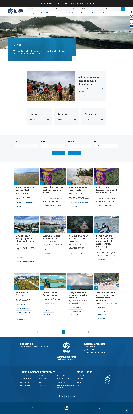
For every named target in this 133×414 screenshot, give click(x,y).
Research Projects (97, 8)
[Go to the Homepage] (15, 11)
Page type (71, 141)
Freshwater (84, 13)
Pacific (105, 13)
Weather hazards (102, 263)
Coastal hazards (109, 205)
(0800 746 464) (89, 350)
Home (9, 63)
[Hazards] (74, 58)
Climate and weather (49, 205)
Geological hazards (29, 202)
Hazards (59, 13)
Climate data (20, 257)
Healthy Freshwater (25, 385)
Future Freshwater (25, 382)
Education (49, 8)
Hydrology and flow (102, 259)
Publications (66, 8)
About (31, 8)
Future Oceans (42, 375)
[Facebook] (131, 12)
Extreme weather (75, 315)
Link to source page (26, 190)
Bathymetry (47, 253)
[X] (131, 22)
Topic (16, 141)
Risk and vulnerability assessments (79, 202)
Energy (111, 263)
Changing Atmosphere (26, 378)
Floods (19, 206)
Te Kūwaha (95, 13)
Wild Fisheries (61, 382)
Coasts (72, 254)
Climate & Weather (47, 13)
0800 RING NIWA (90, 347)
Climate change (21, 304)
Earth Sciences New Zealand (85, 3)
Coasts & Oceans (71, 13)
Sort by (96, 141)
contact (31, 349)
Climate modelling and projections (25, 261)
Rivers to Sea (61, 375)
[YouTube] (131, 26)
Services (108, 8)
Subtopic (43, 141)
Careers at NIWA (81, 375)
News (57, 8)
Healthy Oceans (42, 378)
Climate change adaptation (23, 254)
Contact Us (39, 8)
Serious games (48, 314)
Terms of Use (109, 408)
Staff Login (80, 385)
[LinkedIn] (131, 19)
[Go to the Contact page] (21, 353)
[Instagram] (131, 15)
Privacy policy (99, 408)
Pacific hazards (74, 206)
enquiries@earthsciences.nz (94, 353)
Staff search (80, 382)
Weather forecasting (76, 311)
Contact (92, 408)
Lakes (45, 250)
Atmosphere (33, 13)
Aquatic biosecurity (43, 385)
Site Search (80, 378)
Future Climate (24, 375)
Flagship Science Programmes (81, 8)
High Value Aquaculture (64, 378)
